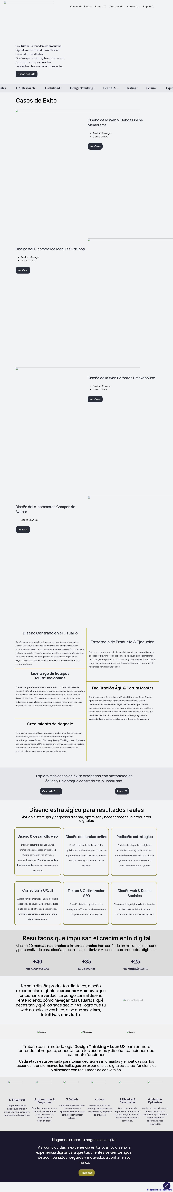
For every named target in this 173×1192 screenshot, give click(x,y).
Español (148, 6)
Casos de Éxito (80, 6)
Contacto (133, 6)
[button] (149, 6)
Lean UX (100, 6)
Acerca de (116, 6)
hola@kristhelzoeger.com (159, 1190)
